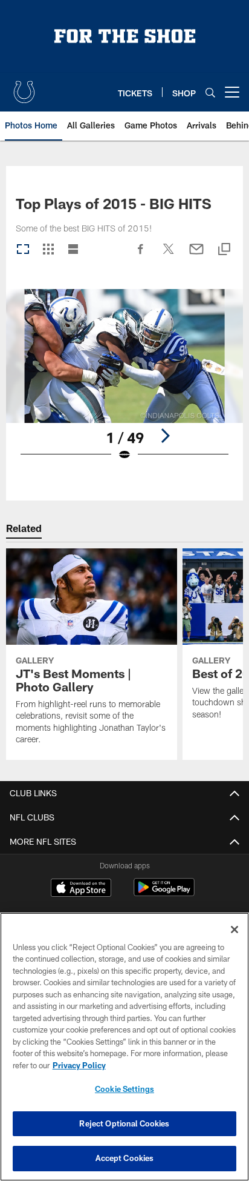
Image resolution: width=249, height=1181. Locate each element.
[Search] (210, 92)
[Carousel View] (23, 250)
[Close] (234, 929)
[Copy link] (224, 250)
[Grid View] (48, 250)
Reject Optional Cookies (124, 1123)
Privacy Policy (79, 1065)
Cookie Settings (124, 1089)
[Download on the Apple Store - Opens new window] (81, 889)
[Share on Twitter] (169, 255)
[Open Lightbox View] (125, 382)
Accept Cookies (124, 1158)
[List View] (73, 250)
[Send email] (196, 255)
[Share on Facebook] (141, 255)
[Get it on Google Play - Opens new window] (164, 893)
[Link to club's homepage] (24, 87)
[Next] (165, 435)
